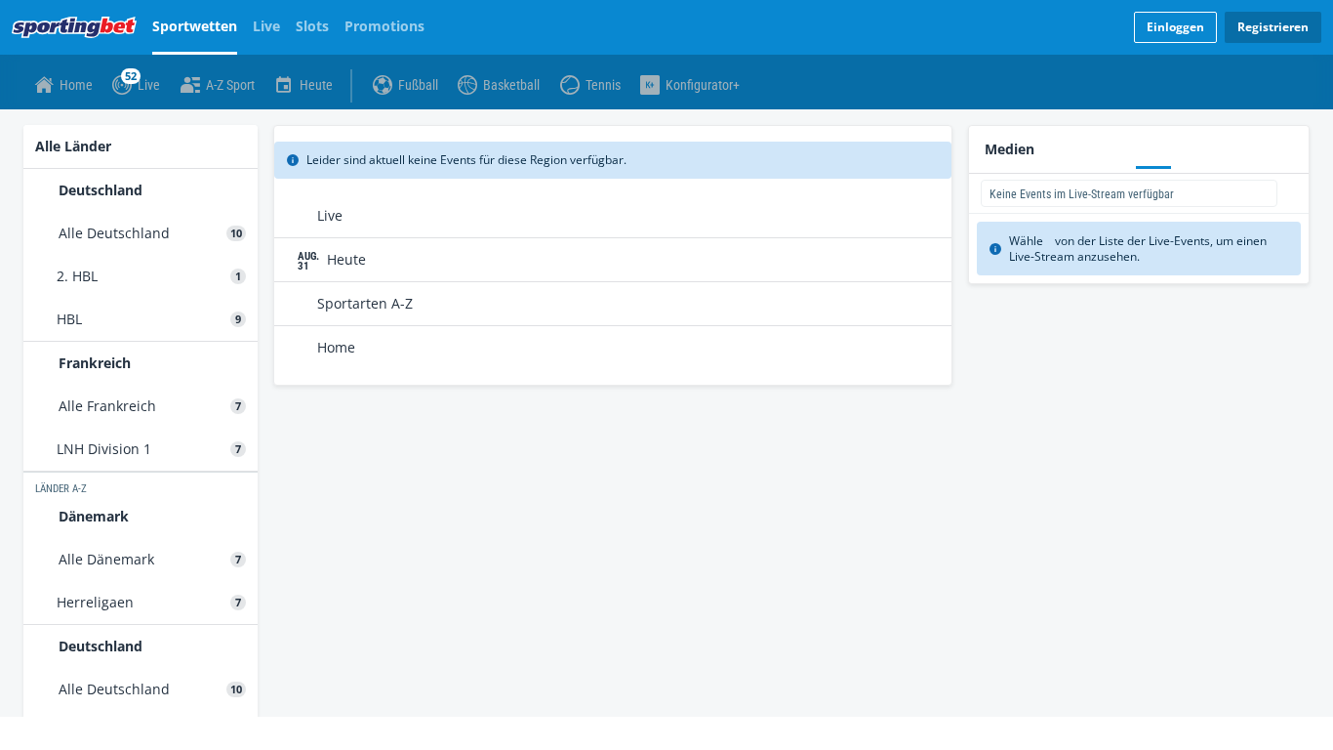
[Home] (78, 27)
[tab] (69, 130)
